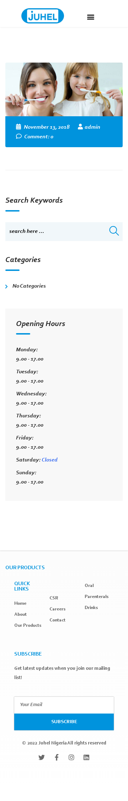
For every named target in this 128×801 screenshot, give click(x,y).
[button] (91, 16)
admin (92, 127)
